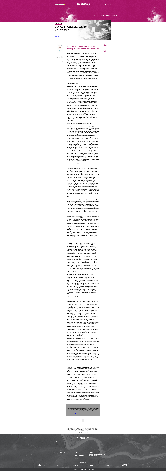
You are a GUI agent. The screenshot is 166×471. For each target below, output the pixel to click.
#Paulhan (104, 49)
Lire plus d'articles (83, 432)
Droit (56, 443)
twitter (105, 4)
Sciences (59, 443)
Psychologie (86, 444)
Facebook (81, 469)
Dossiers (76, 458)
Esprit (84, 442)
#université (105, 55)
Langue (94, 444)
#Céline (104, 50)
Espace (66, 442)
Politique (56, 445)
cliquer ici (74, 413)
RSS (84, 469)
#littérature (105, 52)
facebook (104, 4)
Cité (56, 442)
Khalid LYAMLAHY (59, 32)
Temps (75, 442)
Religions (85, 445)
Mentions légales (91, 469)
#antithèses (105, 45)
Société (56, 444)
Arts (103, 442)
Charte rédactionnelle (101, 454)
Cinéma (104, 443)
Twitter (82, 469)
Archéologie (76, 444)
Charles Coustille (59, 60)
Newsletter (110, 4)
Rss (109, 4)
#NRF (104, 53)
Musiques (108, 443)
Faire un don (91, 455)
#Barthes (104, 51)
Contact (95, 455)
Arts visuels (105, 445)
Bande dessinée (67, 455)
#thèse (104, 44)
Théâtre (104, 444)
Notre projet (91, 454)
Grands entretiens (79, 455)
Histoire (75, 443)
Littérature (95, 443)
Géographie (67, 444)
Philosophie (86, 443)
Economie (60, 444)
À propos (91, 452)
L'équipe (95, 454)
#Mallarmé (105, 46)
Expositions (62, 458)
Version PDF (57, 36)
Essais (76, 452)
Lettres (94, 442)
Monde (66, 443)
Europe (66, 445)
